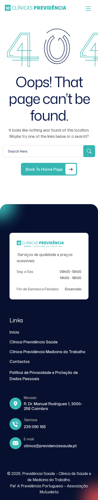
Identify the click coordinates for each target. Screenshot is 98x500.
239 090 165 (35, 426)
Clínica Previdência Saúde (34, 342)
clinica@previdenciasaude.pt (50, 445)
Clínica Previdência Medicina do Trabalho (47, 351)
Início (14, 332)
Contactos (20, 361)
